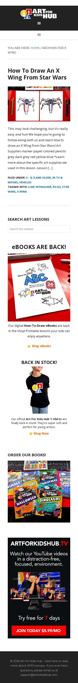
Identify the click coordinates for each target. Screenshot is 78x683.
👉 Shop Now (39, 433)
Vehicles (25, 182)
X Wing (22, 191)
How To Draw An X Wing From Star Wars (37, 74)
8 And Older (42, 177)
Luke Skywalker (39, 187)
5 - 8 (29, 177)
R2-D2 (57, 187)
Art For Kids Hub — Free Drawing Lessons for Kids (39, 13)
